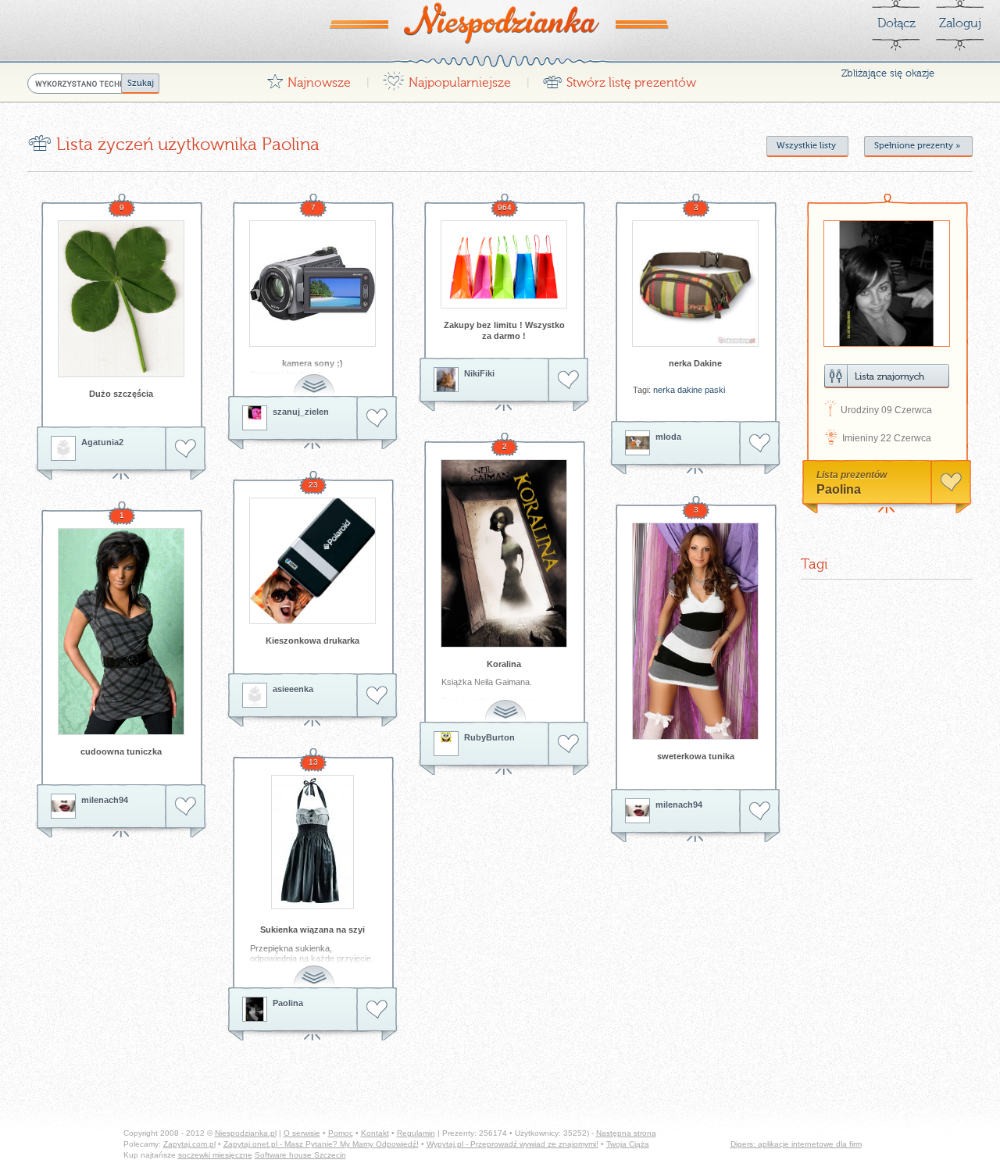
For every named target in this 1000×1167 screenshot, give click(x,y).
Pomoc (340, 1133)
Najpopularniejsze (446, 78)
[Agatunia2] (63, 448)
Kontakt (375, 1133)
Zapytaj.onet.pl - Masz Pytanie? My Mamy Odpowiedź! (321, 1144)
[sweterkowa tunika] (695, 631)
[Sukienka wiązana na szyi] (312, 842)
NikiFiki (479, 373)
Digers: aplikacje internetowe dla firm (796, 1144)
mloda (668, 436)
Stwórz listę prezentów (619, 78)
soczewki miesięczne (215, 1155)
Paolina (288, 1003)
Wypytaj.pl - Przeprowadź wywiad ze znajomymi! (512, 1144)
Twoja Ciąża (627, 1144)
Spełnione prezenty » (917, 146)
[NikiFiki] (446, 379)
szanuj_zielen (301, 411)
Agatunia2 (102, 442)
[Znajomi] (886, 376)
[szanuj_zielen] (254, 417)
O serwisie (302, 1133)
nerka (664, 389)
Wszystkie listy (806, 146)
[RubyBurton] (446, 743)
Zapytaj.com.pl (189, 1144)
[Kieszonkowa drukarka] (312, 561)
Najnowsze (308, 78)
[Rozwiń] (315, 376)
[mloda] (637, 442)
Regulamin (416, 1133)
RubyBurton (489, 737)
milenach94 (678, 804)
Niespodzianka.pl (246, 1133)
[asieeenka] (254, 695)
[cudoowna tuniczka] (121, 631)
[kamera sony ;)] (312, 283)
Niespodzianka (500, 22)
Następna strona (626, 1133)
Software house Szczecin (300, 1155)
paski (715, 389)
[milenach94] (637, 810)
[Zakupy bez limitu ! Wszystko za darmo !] (504, 264)
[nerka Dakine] (695, 283)
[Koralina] (504, 553)
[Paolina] (254, 1009)
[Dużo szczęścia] (121, 298)
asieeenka (293, 689)
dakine (689, 389)
